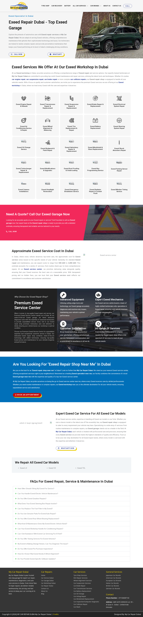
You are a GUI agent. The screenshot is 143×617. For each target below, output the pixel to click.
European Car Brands (113, 581)
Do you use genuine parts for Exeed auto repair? (37, 514)
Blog (42, 594)
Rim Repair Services (81, 578)
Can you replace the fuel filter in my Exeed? (35, 509)
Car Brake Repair (79, 586)
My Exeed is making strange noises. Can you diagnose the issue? (43, 544)
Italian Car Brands (112, 583)
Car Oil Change (79, 594)
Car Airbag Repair (80, 596)
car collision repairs (78, 79)
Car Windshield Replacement (84, 599)
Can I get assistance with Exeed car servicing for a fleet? (40, 534)
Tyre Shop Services (80, 575)
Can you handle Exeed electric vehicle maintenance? (38, 493)
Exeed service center (33, 269)
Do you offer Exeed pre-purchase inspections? (35, 549)
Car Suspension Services (82, 583)
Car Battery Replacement (82, 591)
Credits (56, 614)
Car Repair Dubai (47, 586)
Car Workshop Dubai (48, 583)
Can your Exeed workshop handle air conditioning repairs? (40, 529)
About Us (44, 591)
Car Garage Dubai (47, 581)
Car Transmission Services (83, 588)
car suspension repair (35, 79)
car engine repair (19, 79)
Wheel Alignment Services (83, 581)
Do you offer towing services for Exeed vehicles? (37, 539)
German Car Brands (113, 588)
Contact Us (45, 588)
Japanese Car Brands (113, 575)
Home (43, 575)
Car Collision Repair (80, 604)
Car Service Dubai (47, 578)
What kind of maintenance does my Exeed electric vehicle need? (42, 524)
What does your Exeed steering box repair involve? (37, 504)
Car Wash (77, 607)
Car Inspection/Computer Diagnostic (86, 602)
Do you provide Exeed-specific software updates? (37, 559)
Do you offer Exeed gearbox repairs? (32, 499)
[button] (127, 6)
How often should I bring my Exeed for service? (36, 488)
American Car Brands (113, 578)
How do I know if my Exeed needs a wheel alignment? (38, 554)
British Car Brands (112, 586)
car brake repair (50, 79)
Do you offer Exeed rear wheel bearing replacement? (38, 519)
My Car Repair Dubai (64, 432)
